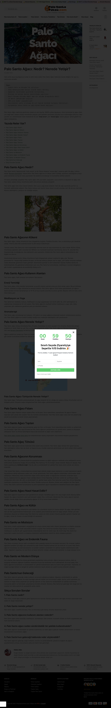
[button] (73, 332)
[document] (55, 354)
